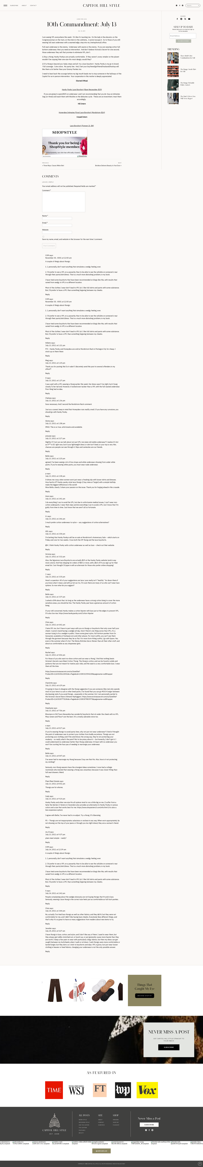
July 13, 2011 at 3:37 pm (55, 597)
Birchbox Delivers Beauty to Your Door (107, 166)
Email (45, 223)
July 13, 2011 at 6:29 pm (55, 685)
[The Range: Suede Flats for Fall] (173, 71)
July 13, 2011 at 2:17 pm (55, 438)
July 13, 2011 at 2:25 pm (55, 458)
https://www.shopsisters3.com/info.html (92, 807)
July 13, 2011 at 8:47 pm (55, 756)
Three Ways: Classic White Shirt (53, 166)
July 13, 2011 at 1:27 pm (55, 380)
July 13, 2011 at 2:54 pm (55, 534)
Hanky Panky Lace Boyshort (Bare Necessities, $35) (82, 89)
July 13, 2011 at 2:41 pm (55, 499)
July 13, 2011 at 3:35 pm (55, 577)
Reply (47, 294)
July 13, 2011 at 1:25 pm (55, 363)
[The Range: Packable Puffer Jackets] (173, 85)
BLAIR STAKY (121, 1163)
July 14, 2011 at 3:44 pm (55, 911)
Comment (46, 190)
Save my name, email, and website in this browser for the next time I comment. (72, 239)
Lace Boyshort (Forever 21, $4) (82, 126)
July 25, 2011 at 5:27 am (55, 931)
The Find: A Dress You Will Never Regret (187, 97)
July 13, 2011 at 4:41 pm (55, 625)
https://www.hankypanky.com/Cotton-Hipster (76, 613)
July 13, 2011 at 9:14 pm (55, 799)
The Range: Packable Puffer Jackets (187, 84)
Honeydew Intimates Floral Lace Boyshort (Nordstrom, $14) (82, 112)
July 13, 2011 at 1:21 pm (55, 345)
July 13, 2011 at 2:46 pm (55, 519)
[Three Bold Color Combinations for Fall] (173, 58)
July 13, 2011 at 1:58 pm (55, 423)
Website (45, 230)
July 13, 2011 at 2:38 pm (55, 476)
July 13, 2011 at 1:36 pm (55, 401)
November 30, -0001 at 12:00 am (58, 258)
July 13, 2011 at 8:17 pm (55, 728)
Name (45, 216)
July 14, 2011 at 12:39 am (55, 849)
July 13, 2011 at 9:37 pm (55, 834)
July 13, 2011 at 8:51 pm (55, 784)
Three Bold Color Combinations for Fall (187, 57)
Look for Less (82, 19)
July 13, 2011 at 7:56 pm (55, 711)
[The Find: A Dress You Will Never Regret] (173, 98)
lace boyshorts (47, 156)
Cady (47, 796)
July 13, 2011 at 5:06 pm (55, 655)
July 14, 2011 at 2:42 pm (55, 893)
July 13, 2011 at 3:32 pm (55, 557)
